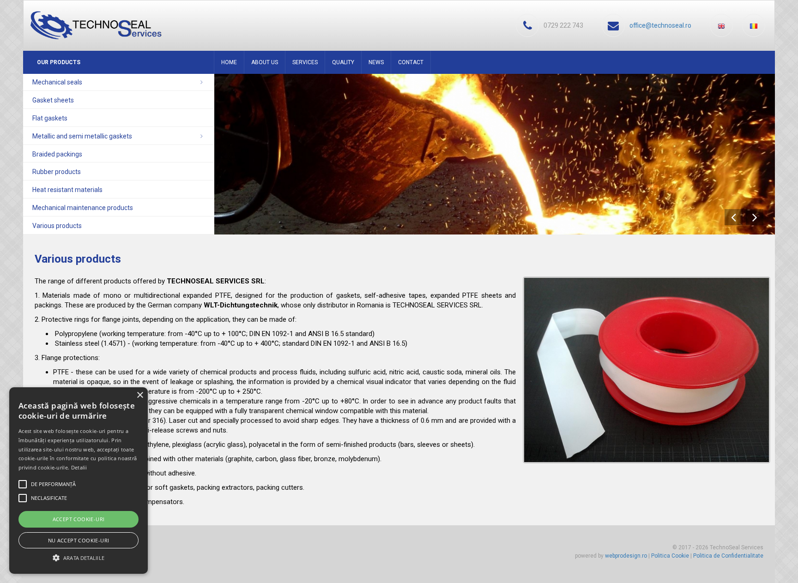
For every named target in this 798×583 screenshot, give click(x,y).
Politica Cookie (670, 556)
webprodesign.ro (626, 556)
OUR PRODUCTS (58, 62)
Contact (410, 62)
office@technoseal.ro (660, 25)
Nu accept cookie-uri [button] (78, 540)
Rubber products (56, 171)
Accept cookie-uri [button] (79, 519)
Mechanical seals (57, 82)
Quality (343, 62)
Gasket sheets (53, 100)
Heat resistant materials (67, 189)
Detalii (79, 467)
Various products (57, 225)
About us (264, 62)
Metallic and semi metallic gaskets (82, 136)
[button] (78, 557)
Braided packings (57, 154)
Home (229, 62)
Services (305, 62)
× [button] (139, 395)
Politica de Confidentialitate (728, 556)
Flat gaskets (49, 118)
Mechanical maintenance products (82, 207)
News (376, 62)
